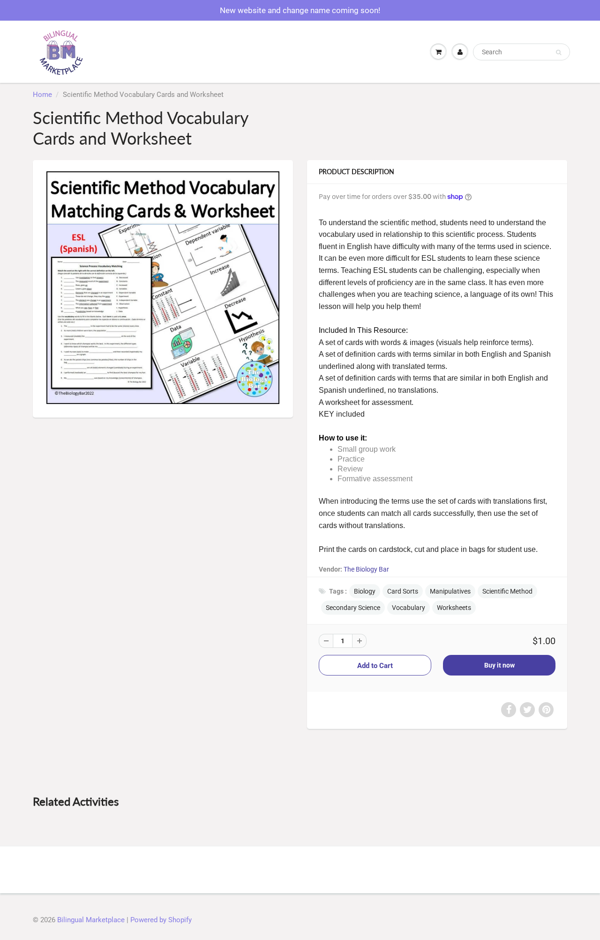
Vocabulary (408, 607)
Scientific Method (507, 591)
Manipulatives (450, 591)
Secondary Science (353, 607)
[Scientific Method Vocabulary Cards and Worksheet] (162, 287)
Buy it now (499, 665)
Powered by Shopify (161, 920)
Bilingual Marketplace (91, 920)
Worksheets (454, 607)
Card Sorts (402, 591)
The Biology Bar (366, 569)
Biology (364, 591)
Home (42, 94)
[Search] (558, 52)
